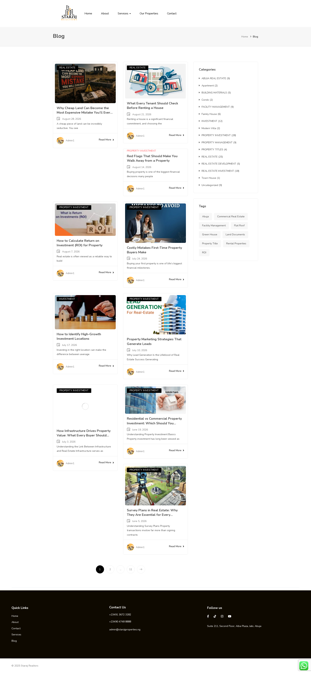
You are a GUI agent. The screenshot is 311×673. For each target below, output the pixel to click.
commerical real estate (231, 216)
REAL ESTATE (67, 67)
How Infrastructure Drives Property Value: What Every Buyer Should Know (84, 435)
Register (246, 13)
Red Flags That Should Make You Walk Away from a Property (152, 158)
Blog (14, 641)
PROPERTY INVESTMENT (141, 150)
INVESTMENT (67, 299)
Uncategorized (210, 185)
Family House (209, 114)
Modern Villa (209, 128)
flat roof (239, 225)
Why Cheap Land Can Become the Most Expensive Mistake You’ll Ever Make (83, 112)
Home (88, 13)
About (105, 13)
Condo (205, 100)
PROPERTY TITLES (212, 149)
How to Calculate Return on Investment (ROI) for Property (79, 243)
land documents (235, 234)
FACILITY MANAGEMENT (216, 107)
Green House (209, 234)
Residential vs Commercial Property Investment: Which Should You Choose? (154, 423)
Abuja (205, 216)
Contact (172, 13)
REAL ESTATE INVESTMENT (218, 171)
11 (130, 569)
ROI (204, 252)
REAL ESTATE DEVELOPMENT (219, 163)
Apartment (208, 85)
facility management (214, 225)
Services (123, 13)
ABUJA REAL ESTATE (214, 78)
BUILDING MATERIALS (214, 92)
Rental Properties (236, 243)
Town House (209, 178)
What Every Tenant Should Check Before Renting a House (152, 105)
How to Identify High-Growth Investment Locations (79, 336)
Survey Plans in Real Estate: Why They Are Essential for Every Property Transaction (152, 514)
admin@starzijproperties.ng (124, 629)
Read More (105, 139)
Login (235, 13)
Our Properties (149, 13)
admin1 (70, 140)
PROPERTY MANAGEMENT (217, 142)
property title (210, 243)
